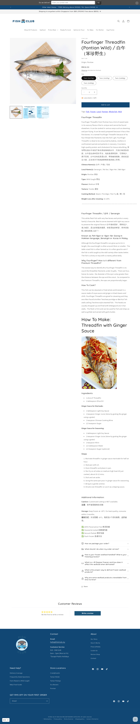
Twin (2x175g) (89, 78)
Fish (87, 111)
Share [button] (86, 586)
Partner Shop (95, 654)
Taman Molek (55, 677)
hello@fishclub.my (57, 642)
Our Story (94, 639)
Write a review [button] (87, 613)
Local (99, 111)
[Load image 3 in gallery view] (43, 112)
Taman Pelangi (55, 681)
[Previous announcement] (10, 7)
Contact (93, 658)
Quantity (84, 88)
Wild (120, 111)
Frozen (93, 111)
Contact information (92, 719)
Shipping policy (79, 719)
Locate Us (94, 651)
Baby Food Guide (16, 685)
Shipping (84, 70)
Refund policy (48, 719)
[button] (136, 3)
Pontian (105, 111)
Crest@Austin (55, 673)
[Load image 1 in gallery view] (16, 112)
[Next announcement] (129, 7)
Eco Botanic (54, 685)
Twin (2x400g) (120, 78)
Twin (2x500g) (89, 83)
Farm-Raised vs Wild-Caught (20, 681)
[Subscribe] (46, 701)
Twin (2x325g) (104, 78)
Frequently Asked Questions (20, 677)
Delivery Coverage (16, 673)
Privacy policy (58, 719)
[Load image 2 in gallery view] (29, 112)
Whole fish (113, 111)
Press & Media (95, 647)
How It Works (95, 643)
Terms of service (68, 719)
